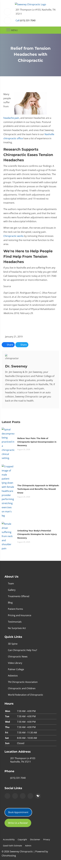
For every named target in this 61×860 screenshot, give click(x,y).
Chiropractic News (18, 656)
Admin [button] (28, 845)
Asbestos (13, 675)
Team (11, 583)
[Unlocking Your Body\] (8, 536)
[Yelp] (23, 796)
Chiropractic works (13, 236)
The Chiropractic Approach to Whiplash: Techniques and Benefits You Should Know (38, 489)
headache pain (11, 117)
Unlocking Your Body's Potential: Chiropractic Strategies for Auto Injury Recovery (37, 534)
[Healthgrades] (38, 796)
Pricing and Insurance (19, 615)
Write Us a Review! (18, 822)
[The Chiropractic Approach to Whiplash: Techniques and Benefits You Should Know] (8, 490)
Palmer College (16, 669)
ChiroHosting (9, 855)
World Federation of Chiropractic (25, 694)
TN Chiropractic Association (23, 682)
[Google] (7, 796)
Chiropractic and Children (21, 688)
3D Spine (12, 643)
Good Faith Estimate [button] (12, 845)
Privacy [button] (46, 839)
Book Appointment (18, 812)
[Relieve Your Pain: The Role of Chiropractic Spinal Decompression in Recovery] (8, 443)
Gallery (11, 589)
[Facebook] (15, 796)
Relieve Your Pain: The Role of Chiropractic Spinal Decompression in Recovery (36, 442)
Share (9, 344)
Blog (10, 602)
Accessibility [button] (9, 839)
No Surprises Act (17, 628)
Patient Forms (15, 609)
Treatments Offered (18, 596)
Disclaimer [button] (35, 839)
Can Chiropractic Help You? (22, 650)
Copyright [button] (22, 839)
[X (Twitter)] (30, 796)
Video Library (15, 663)
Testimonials (15, 621)
